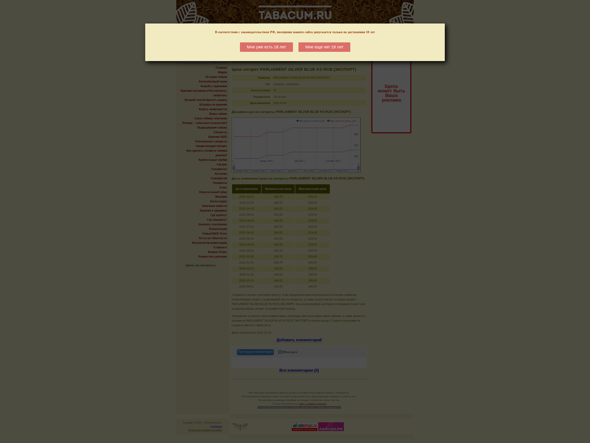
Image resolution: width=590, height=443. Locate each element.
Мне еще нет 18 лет (324, 47)
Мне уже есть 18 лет (266, 47)
